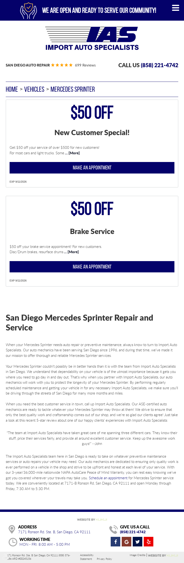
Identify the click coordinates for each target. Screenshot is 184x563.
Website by (163, 555)
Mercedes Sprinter (73, 89)
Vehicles (34, 89)
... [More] (72, 153)
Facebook (115, 541)
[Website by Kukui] (92, 520)
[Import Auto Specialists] (92, 38)
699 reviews (85, 65)
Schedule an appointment (108, 477)
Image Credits (137, 555)
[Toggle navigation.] (176, 7)
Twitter (137, 541)
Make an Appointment (92, 167)
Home (12, 89)
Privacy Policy (104, 559)
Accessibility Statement (87, 557)
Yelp (148, 541)
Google (126, 541)
